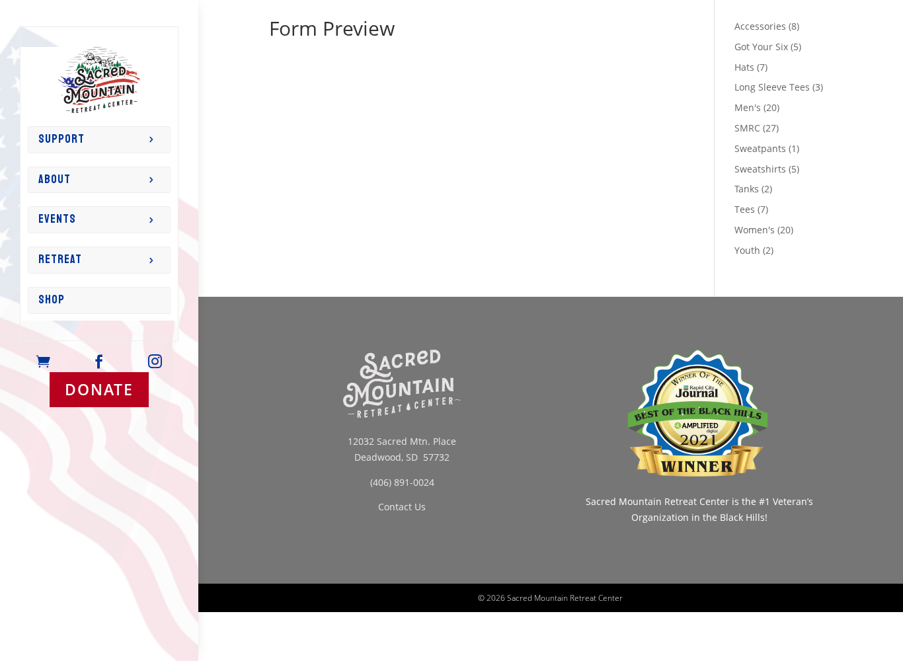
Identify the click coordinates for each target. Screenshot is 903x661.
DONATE (99, 389)
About (54, 179)
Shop (51, 300)
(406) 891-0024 (402, 482)
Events (57, 219)
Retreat (60, 259)
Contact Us (402, 506)
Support (61, 139)
